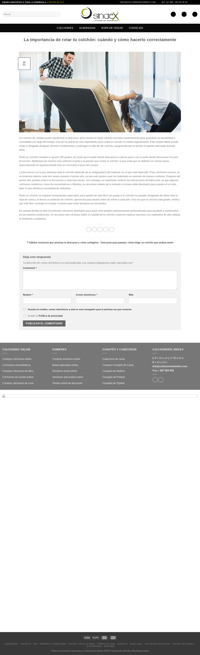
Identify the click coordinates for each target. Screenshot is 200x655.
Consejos (136, 28)
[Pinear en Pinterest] (105, 229)
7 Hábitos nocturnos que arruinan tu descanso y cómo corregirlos (62, 242)
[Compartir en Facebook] (88, 229)
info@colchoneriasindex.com (169, 366)
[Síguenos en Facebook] (193, 2)
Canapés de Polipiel (113, 377)
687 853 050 (167, 370)
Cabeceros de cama (113, 359)
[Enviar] (57, 14)
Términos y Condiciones (53, 644)
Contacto (25, 644)
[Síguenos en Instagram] (196, 2)
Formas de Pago (106, 644)
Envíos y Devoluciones (82, 644)
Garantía (122, 644)
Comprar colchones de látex (17, 371)
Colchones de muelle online (17, 377)
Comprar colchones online (17, 359)
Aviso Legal (136, 644)
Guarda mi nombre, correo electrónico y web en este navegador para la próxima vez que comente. (80, 309)
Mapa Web (109, 646)
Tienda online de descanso (67, 383)
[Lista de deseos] (184, 14)
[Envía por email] (100, 229)
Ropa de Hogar (112, 28)
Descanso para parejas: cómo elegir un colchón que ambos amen (137, 242)
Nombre (28, 294)
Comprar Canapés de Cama (118, 365)
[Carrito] (194, 14)
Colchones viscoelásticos (16, 365)
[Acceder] (173, 14)
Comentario (30, 268)
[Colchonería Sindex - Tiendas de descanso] (100, 14)
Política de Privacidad (157, 644)
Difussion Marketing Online (135, 651)
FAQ (35, 644)
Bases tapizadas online (65, 365)
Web (131, 294)
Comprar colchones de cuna (18, 383)
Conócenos (11, 644)
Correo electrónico (86, 294)
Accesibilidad (94, 646)
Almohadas (87, 28)
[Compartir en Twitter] (94, 229)
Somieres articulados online (67, 377)
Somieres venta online (64, 371)
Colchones (65, 28)
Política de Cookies (183, 644)
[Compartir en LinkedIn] (111, 229)
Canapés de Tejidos (113, 383)
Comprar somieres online (66, 359)
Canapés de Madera (113, 371)
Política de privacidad (51, 315)
